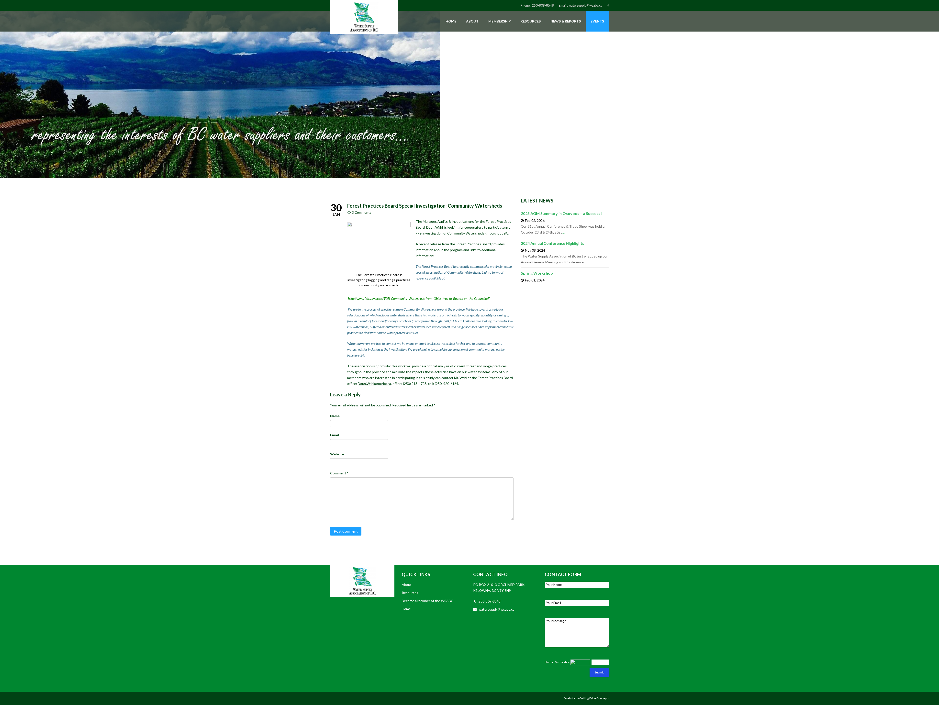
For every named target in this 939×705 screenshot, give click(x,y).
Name (335, 416)
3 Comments (361, 212)
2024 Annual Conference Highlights (552, 243)
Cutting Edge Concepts (594, 698)
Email (334, 435)
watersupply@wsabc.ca (585, 5)
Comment (339, 473)
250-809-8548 (543, 5)
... (563, 232)
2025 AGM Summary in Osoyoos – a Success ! (562, 213)
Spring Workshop (537, 273)
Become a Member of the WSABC (427, 601)
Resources (531, 21)
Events (597, 21)
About (472, 21)
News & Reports (565, 21)
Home (451, 21)
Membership (499, 21)
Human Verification (557, 662)
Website (337, 454)
